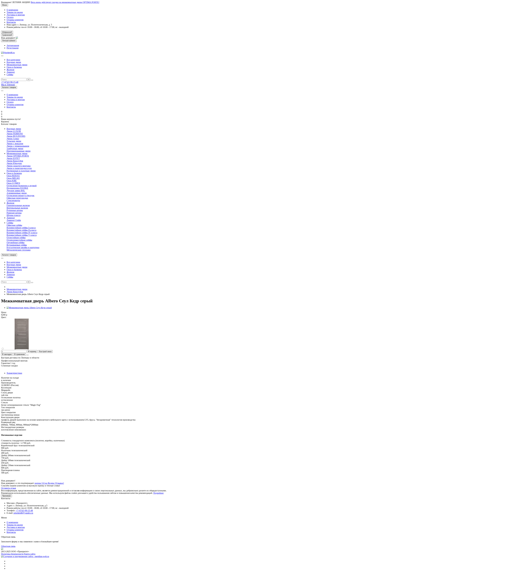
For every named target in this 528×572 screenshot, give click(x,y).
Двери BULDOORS (16, 136)
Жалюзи (10, 69)
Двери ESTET (13, 158)
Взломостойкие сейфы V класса (22, 235)
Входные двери (14, 62)
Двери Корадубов (15, 161)
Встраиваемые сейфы (17, 245)
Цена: (3, 312)
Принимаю (6, 496)
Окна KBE (12, 180)
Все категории (13, 60)
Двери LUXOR (14, 131)
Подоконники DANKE (17, 188)
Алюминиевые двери (17, 193)
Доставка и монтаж (16, 15)
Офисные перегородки (17, 198)
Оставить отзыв (8, 488)
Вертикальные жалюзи (17, 208)
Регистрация (12, 48)
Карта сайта (29, 554)
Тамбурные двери (15, 148)
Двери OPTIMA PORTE (18, 156)
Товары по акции (15, 12)
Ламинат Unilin (14, 220)
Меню (4, 5)
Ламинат (11, 72)
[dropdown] (2, 90)
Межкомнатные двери (17, 64)
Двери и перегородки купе (19, 168)
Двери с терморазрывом (18, 146)
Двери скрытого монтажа (19, 166)
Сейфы (10, 74)
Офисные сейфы (14, 225)
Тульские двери (14, 141)
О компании (12, 10)
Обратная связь (8, 546)
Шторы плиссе (13, 215)
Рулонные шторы (15, 210)
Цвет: (3, 317)
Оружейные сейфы (15, 242)
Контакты (11, 22)
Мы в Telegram (8, 84)
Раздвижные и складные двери (21, 171)
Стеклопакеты (13, 200)
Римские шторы (14, 213)
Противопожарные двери (19, 151)
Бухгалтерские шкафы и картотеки (23, 247)
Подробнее (158, 493)
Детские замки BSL (16, 190)
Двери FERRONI (15, 133)
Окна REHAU (13, 176)
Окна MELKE (13, 178)
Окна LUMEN (13, 183)
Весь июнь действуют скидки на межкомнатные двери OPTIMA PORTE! (65, 2)
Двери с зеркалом (15, 143)
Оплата (10, 17)
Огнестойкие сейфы (16, 237)
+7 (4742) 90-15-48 (9, 82)
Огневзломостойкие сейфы (19, 240)
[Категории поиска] (2, 55)
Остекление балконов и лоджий (22, 185)
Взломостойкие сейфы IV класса (22, 232)
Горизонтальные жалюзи (18, 205)
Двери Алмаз (13, 138)
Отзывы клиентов (15, 20)
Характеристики (14, 373)
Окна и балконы (14, 67)
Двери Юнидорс (14, 163)
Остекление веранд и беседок (20, 195)
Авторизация (13, 45)
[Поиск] (32, 80)
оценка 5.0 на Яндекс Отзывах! (49, 483)
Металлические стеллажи (19, 250)
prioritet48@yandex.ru (23, 513)
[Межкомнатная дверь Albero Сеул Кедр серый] (29, 307)
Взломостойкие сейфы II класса (21, 230)
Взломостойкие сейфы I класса (21, 227)
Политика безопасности (12, 554)
